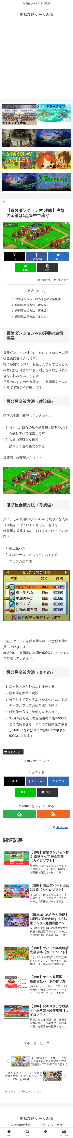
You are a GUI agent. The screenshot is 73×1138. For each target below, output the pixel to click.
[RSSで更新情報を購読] (53, 814)
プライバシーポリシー (54, 1124)
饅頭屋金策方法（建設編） (32, 305)
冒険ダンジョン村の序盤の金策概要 (38, 299)
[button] (47, 267)
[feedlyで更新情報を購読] (19, 814)
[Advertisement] (36, 62)
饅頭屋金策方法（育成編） (32, 310)
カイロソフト (15, 751)
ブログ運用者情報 (19, 1124)
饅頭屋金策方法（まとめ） (32, 316)
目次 (31, 291)
